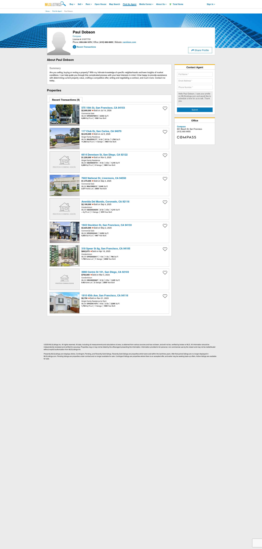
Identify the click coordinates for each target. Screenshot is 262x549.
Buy (71, 4)
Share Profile (201, 50)
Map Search (114, 4)
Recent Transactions (65, 100)
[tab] (66, 99)
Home (48, 11)
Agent (129, 4)
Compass (77, 36)
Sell (79, 4)
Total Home (177, 4)
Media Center (145, 4)
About (160, 4)
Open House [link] (100, 4)
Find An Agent (57, 11)
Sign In (210, 4)
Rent (88, 4)
